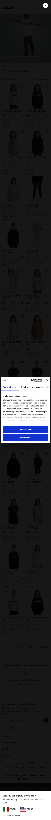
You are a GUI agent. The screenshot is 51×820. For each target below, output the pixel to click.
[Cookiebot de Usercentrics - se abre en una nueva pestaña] (31, 380)
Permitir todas (25, 429)
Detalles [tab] (24, 387)
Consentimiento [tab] (10, 387)
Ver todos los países (11, 816)
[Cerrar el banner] (47, 380)
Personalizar (24, 438)
